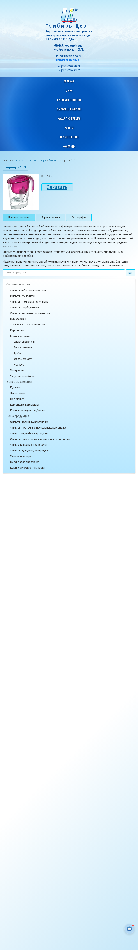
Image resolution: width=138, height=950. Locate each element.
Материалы (17, 370)
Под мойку (17, 399)
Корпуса (19, 364)
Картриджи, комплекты (24, 404)
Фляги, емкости (23, 359)
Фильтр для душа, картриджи (28, 444)
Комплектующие (20, 336)
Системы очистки (18, 284)
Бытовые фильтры (19, 381)
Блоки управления (25, 341)
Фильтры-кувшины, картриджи (29, 421)
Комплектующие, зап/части (27, 410)
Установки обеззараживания (28, 324)
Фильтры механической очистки (30, 313)
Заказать (57, 187)
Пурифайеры (18, 318)
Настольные (17, 393)
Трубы (17, 353)
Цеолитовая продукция (24, 462)
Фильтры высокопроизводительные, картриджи (40, 439)
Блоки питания (23, 347)
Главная (69, 81)
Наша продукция (17, 416)
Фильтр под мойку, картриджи (29, 433)
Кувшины (15, 387)
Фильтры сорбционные (24, 307)
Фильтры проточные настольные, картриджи (38, 427)
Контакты (69, 146)
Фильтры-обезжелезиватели (28, 290)
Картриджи (17, 330)
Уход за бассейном (22, 376)
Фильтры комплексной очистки (29, 301)
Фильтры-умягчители (23, 296)
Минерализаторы (20, 456)
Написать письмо (67, 60)
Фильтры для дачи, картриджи (29, 450)
